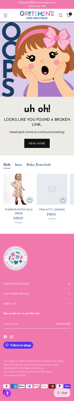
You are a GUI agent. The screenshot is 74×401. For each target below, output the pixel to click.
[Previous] (6, 4)
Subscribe (63, 323)
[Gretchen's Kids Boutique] (37, 15)
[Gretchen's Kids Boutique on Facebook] (5, 337)
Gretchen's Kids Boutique (39, 361)
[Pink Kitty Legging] (52, 189)
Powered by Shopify (14, 375)
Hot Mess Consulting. (32, 368)
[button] (7, 393)
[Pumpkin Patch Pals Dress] (18, 189)
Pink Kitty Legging (52, 209)
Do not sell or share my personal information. (28, 371)
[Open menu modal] (5, 15)
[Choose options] (29, 200)
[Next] (68, 4)
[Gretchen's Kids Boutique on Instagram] (11, 337)
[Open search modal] (60, 15)
